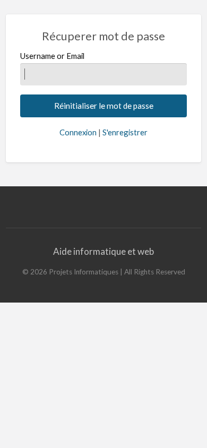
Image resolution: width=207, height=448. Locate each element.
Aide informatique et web (103, 251)
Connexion (78, 132)
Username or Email (52, 56)
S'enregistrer (125, 132)
